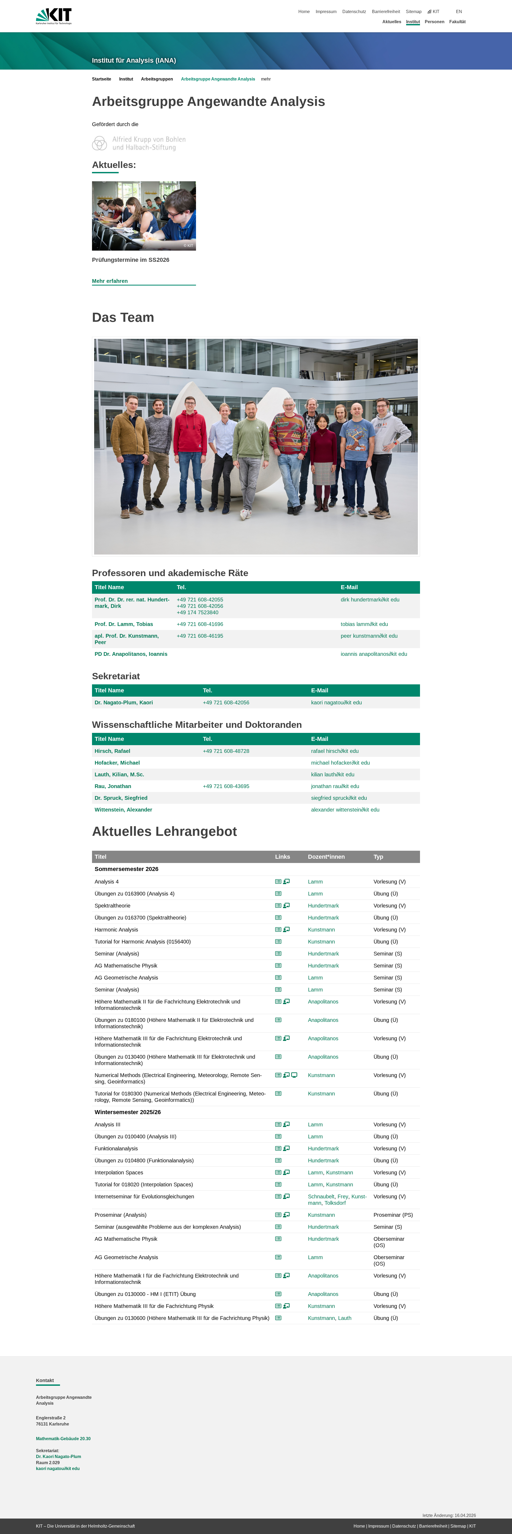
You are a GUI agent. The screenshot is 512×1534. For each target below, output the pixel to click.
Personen (435, 21)
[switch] (474, 11)
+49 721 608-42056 (200, 606)
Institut (413, 21)
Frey (343, 1196)
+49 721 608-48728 (226, 751)
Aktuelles (391, 21)
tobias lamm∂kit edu (364, 624)
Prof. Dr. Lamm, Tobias (124, 624)
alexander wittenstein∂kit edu (345, 810)
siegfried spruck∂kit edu (339, 798)
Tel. (181, 587)
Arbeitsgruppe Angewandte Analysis (218, 79)
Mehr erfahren (110, 281)
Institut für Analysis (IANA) (134, 60)
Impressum (326, 11)
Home (304, 11)
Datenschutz (354, 11)
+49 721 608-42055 (200, 600)
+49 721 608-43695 (226, 786)
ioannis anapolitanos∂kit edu (374, 654)
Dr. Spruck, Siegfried (121, 798)
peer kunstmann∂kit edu (369, 636)
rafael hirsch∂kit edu (335, 751)
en (459, 11)
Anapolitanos (323, 1002)
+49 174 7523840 (197, 612)
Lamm (315, 882)
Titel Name (109, 587)
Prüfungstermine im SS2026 (130, 259)
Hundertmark (323, 906)
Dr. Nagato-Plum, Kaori (124, 702)
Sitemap (414, 11)
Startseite (101, 79)
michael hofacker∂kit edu (340, 763)
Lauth (344, 1318)
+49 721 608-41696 (200, 624)
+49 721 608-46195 (200, 636)
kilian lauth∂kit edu (332, 774)
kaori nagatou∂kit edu (336, 702)
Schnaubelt (321, 1196)
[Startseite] (474, 21)
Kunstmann (321, 930)
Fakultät (457, 21)
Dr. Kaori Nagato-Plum (58, 1456)
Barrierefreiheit (386, 11)
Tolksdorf (335, 1203)
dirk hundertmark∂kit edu (370, 600)
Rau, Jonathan (113, 786)
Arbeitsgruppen (157, 79)
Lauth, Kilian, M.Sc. (119, 774)
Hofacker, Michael (117, 763)
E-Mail (349, 587)
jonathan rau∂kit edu (335, 786)
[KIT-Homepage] (53, 16)
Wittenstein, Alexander (123, 810)
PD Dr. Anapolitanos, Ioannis (131, 654)
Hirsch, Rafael (112, 751)
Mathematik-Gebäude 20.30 (63, 1438)
